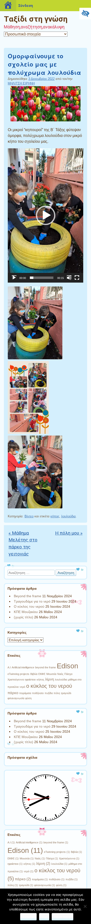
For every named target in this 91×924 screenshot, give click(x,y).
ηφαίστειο (30, 679)
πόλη (57, 693)
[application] (45, 215)
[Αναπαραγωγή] (14, 277)
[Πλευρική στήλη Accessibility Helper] (85, 13)
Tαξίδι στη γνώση (35, 19)
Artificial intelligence (23, 667)
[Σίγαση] (69, 277)
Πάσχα (68, 673)
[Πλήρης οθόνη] (76, 277)
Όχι (44, 917)
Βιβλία (33, 673)
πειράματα (25, 693)
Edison (67, 666)
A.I (9, 667)
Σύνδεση (25, 5)
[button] (45, 215)
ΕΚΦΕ (41, 673)
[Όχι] (85, 906)
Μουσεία (51, 673)
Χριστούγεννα (16, 679)
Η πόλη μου (69, 533)
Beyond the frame (27, 596)
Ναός (60, 673)
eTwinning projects (18, 673)
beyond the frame (45, 667)
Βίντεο (29, 516)
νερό (22, 686)
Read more (62, 917)
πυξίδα (49, 693)
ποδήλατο (38, 693)
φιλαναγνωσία (16, 698)
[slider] (41, 278)
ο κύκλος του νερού (49, 686)
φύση (28, 698)
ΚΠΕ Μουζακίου (26, 612)
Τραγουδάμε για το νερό (32, 601)
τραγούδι (66, 693)
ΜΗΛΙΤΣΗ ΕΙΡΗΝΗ (21, 83)
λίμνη (49, 679)
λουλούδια (68, 516)
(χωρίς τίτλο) (23, 617)
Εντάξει (28, 917)
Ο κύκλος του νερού (29, 606)
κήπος (54, 516)
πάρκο (13, 693)
